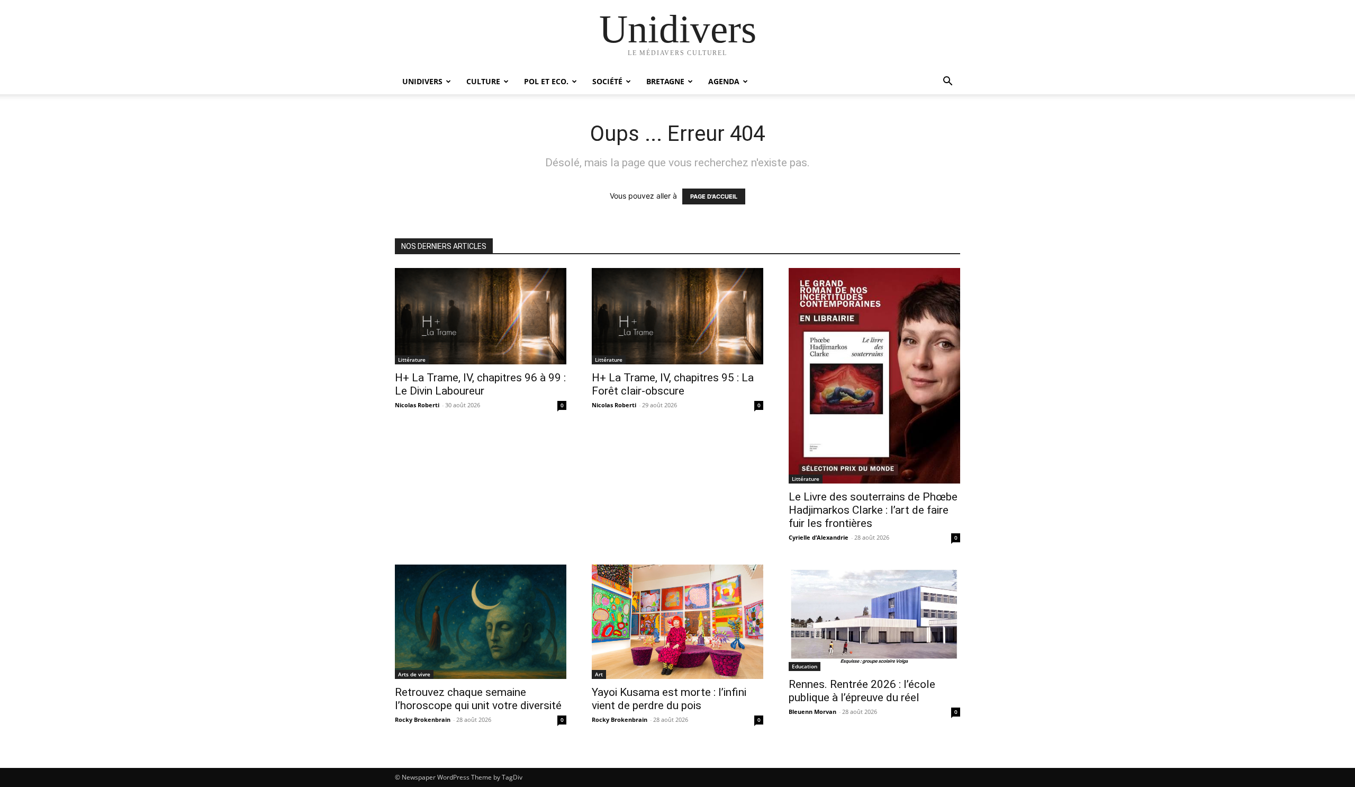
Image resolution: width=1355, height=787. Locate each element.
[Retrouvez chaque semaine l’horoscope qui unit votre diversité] (480, 622)
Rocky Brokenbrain (422, 719)
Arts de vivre (414, 674)
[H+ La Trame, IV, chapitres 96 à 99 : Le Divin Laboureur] (480, 316)
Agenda (723, 81)
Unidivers (422, 81)
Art (599, 674)
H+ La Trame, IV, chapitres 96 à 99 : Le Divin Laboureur (480, 384)
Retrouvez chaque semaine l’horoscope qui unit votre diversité (478, 699)
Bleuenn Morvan (812, 712)
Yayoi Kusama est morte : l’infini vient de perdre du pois (669, 699)
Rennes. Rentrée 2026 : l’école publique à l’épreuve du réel (862, 691)
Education (804, 666)
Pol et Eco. (546, 81)
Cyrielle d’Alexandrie (818, 537)
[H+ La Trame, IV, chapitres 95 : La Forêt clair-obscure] (677, 316)
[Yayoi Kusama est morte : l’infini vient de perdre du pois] (677, 622)
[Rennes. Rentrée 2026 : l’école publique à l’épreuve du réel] (874, 618)
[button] (947, 82)
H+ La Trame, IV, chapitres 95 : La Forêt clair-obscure (673, 384)
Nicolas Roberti (417, 405)
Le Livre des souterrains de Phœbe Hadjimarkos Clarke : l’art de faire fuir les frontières (873, 510)
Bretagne (665, 81)
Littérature (412, 359)
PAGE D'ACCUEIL (713, 196)
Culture (483, 81)
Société (607, 81)
